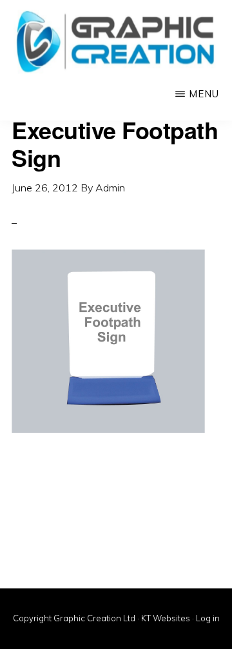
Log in (208, 618)
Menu (204, 94)
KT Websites (165, 618)
